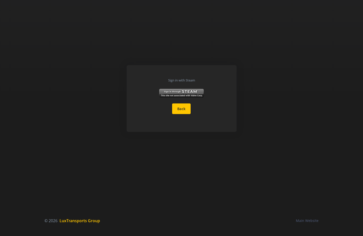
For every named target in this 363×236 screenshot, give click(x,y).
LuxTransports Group (80, 220)
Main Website (307, 220)
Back (181, 108)
